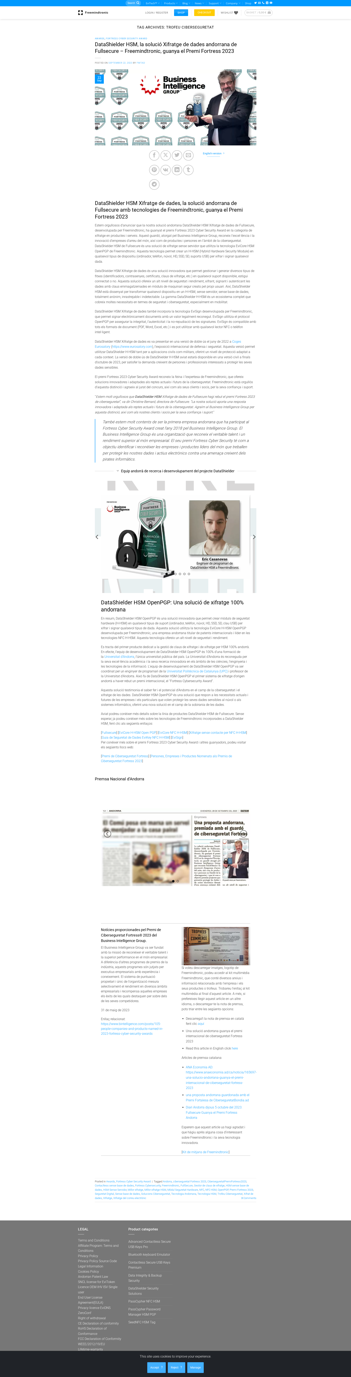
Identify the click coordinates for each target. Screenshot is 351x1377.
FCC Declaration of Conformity (99, 1339)
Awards (100, 38)
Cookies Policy (88, 1272)
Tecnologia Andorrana (183, 1193)
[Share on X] (165, 155)
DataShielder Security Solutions (143, 1291)
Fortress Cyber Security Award (126, 38)
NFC (201, 1189)
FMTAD (141, 63)
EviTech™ (151, 3)
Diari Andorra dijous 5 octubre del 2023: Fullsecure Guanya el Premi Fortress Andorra (214, 1112)
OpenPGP (223, 1189)
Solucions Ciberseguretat (155, 1193)
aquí (201, 1024)
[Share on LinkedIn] (177, 170)
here (235, 1048)
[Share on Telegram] (154, 184)
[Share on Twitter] (177, 155)
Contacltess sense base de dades (114, 1185)
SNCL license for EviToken (96, 1282)
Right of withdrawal (92, 1318)
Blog (185, 3)
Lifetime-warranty (90, 1349)
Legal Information (90, 1266)
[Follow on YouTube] (271, 3)
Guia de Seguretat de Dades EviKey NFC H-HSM (135, 737)
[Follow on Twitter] (255, 3)
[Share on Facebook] (154, 155)
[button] (156, 13)
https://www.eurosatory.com (132, 347)
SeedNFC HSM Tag (141, 1322)
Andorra (167, 1181)
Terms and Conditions (93, 1240)
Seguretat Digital (104, 1193)
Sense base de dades (127, 1193)
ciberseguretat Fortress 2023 (189, 1181)
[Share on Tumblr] (188, 170)
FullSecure (187, 1185)
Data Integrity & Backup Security (145, 1278)
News (198, 3)
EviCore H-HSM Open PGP (137, 733)
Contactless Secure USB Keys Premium (149, 1265)
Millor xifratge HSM (155, 1189)
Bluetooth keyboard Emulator (149, 1254)
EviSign (177, 737)
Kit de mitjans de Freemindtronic (205, 1152)
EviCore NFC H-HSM (172, 733)
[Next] (254, 537)
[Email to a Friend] (188, 155)
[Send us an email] (259, 3)
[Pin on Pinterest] (154, 170)
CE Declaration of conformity (98, 1323)
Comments (248, 1198)
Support (214, 3)
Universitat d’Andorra (119, 657)
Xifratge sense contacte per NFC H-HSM (218, 733)
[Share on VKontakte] (165, 170)
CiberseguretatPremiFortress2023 (226, 1181)
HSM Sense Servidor (115, 1189)
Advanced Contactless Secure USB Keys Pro (149, 1244)
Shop (248, 3)
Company (232, 3)
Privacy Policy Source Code (97, 1261)
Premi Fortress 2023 (241, 1189)
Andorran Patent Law (93, 1277)
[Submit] (138, 3)
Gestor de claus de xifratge (209, 1185)
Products (169, 3)
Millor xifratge (135, 1189)
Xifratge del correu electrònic (129, 1198)
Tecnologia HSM (206, 1193)
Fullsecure (109, 733)
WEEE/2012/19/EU (91, 1344)
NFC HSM (211, 1189)
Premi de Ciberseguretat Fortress (125, 756)
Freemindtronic (170, 1185)
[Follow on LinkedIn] (267, 3)
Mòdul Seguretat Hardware (182, 1189)
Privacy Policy (88, 1256)
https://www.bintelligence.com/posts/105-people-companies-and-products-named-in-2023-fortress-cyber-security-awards (132, 1029)
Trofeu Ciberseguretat (230, 1193)
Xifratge (107, 1198)
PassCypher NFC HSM (144, 1301)
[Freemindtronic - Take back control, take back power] (93, 12)
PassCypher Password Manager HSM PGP (144, 1311)
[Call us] (263, 3)
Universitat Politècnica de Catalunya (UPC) (197, 671)
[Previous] (97, 537)
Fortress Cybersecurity (148, 1185)
